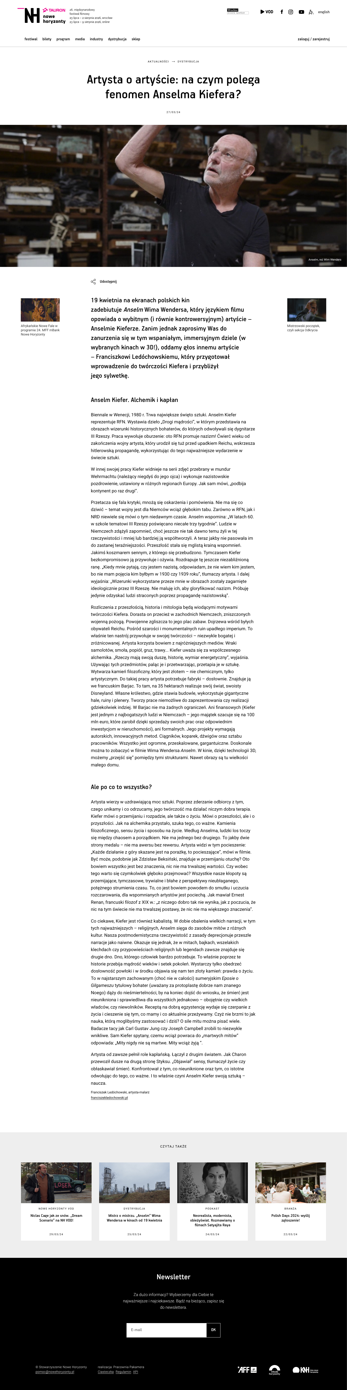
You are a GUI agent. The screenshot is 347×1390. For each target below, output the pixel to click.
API (135, 1372)
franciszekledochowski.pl (109, 1098)
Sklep (136, 39)
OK (213, 1330)
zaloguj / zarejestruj (314, 39)
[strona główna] (70, 16)
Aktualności (158, 61)
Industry (96, 39)
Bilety (46, 39)
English (324, 12)
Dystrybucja (117, 39)
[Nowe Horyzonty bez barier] (311, 14)
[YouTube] (301, 14)
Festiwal (31, 39)
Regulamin (123, 1372)
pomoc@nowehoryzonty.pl (55, 1372)
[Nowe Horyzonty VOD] (266, 12)
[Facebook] (281, 14)
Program (63, 39)
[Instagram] (290, 14)
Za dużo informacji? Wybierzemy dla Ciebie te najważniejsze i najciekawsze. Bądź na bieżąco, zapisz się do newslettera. (173, 1301)
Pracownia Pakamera (128, 1367)
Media (80, 39)
